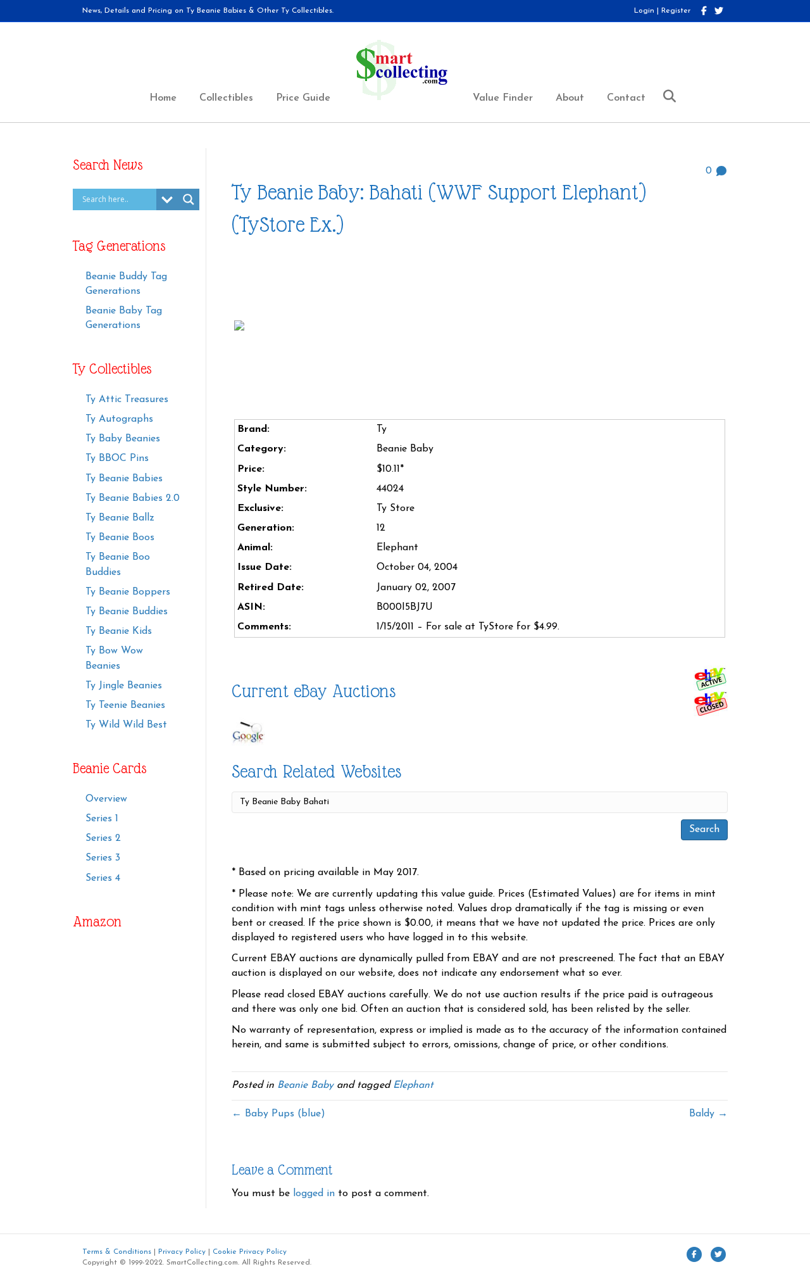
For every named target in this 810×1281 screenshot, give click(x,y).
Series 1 (101, 819)
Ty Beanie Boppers (127, 592)
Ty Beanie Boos (119, 538)
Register (675, 11)
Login (644, 11)
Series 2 (103, 838)
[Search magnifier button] (188, 199)
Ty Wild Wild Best (126, 725)
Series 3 (102, 858)
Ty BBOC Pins (117, 458)
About (570, 98)
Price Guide (303, 98)
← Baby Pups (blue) (278, 1114)
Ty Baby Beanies (122, 439)
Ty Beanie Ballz (119, 518)
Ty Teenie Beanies (125, 705)
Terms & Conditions (116, 1252)
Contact (626, 98)
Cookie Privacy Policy (250, 1252)
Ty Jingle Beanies (123, 686)
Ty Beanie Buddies (126, 612)
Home (163, 98)
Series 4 (102, 878)
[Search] (665, 96)
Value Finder (503, 98)
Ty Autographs (119, 419)
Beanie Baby (305, 1085)
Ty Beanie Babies (124, 479)
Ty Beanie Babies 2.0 (132, 498)
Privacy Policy (182, 1252)
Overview (106, 799)
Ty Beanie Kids (118, 631)
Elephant (413, 1085)
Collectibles (226, 98)
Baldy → (708, 1114)
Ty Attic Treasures (126, 399)
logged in (314, 1194)
